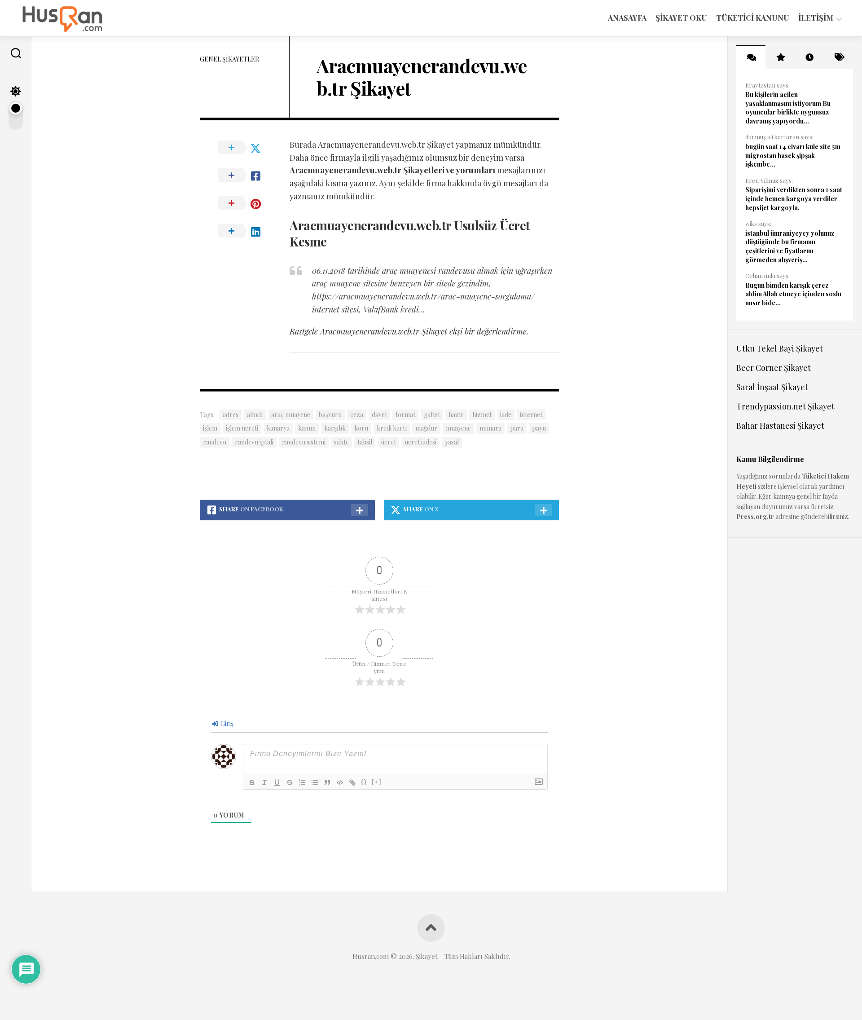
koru (361, 428)
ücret (388, 442)
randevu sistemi (303, 442)
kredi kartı (392, 428)
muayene (458, 428)
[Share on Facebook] (245, 175)
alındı (255, 414)
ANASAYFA (627, 17)
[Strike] (289, 782)
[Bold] (252, 782)
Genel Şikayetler (229, 59)
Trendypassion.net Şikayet (785, 406)
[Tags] (838, 57)
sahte (341, 442)
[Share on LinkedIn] (245, 231)
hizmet (482, 414)
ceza (356, 414)
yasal (452, 442)
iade (505, 414)
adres (230, 414)
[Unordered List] (314, 782)
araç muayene (290, 414)
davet (379, 414)
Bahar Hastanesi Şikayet (780, 425)
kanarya (278, 428)
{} (364, 781)
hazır (456, 414)
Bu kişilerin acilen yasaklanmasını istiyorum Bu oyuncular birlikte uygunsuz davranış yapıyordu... (788, 107)
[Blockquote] (327, 782)
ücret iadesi (420, 442)
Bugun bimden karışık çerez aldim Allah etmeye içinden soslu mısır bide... (793, 294)
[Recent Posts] (809, 57)
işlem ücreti (242, 428)
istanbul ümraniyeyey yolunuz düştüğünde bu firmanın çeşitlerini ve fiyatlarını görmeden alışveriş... (789, 246)
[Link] (352, 782)
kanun (307, 428)
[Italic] (264, 782)
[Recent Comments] (750, 57)
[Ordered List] (302, 782)
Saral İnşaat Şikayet (772, 387)
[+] (377, 781)
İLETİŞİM (815, 17)
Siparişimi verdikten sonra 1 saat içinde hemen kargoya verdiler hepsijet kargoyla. (793, 198)
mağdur (426, 428)
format (405, 414)
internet (531, 414)
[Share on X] (245, 148)
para (516, 428)
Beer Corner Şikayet (773, 367)
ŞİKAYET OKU (681, 17)
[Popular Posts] (780, 57)
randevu (214, 442)
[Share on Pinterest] (245, 203)
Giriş (226, 723)
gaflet (432, 414)
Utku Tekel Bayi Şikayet (779, 348)
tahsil (364, 442)
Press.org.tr (755, 516)
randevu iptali (254, 442)
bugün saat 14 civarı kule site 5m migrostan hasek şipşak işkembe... (792, 155)
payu (539, 428)
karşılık (335, 428)
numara (490, 428)
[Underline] (277, 782)
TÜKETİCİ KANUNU (752, 17)
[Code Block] (340, 782)
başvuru (330, 414)
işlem (210, 428)
